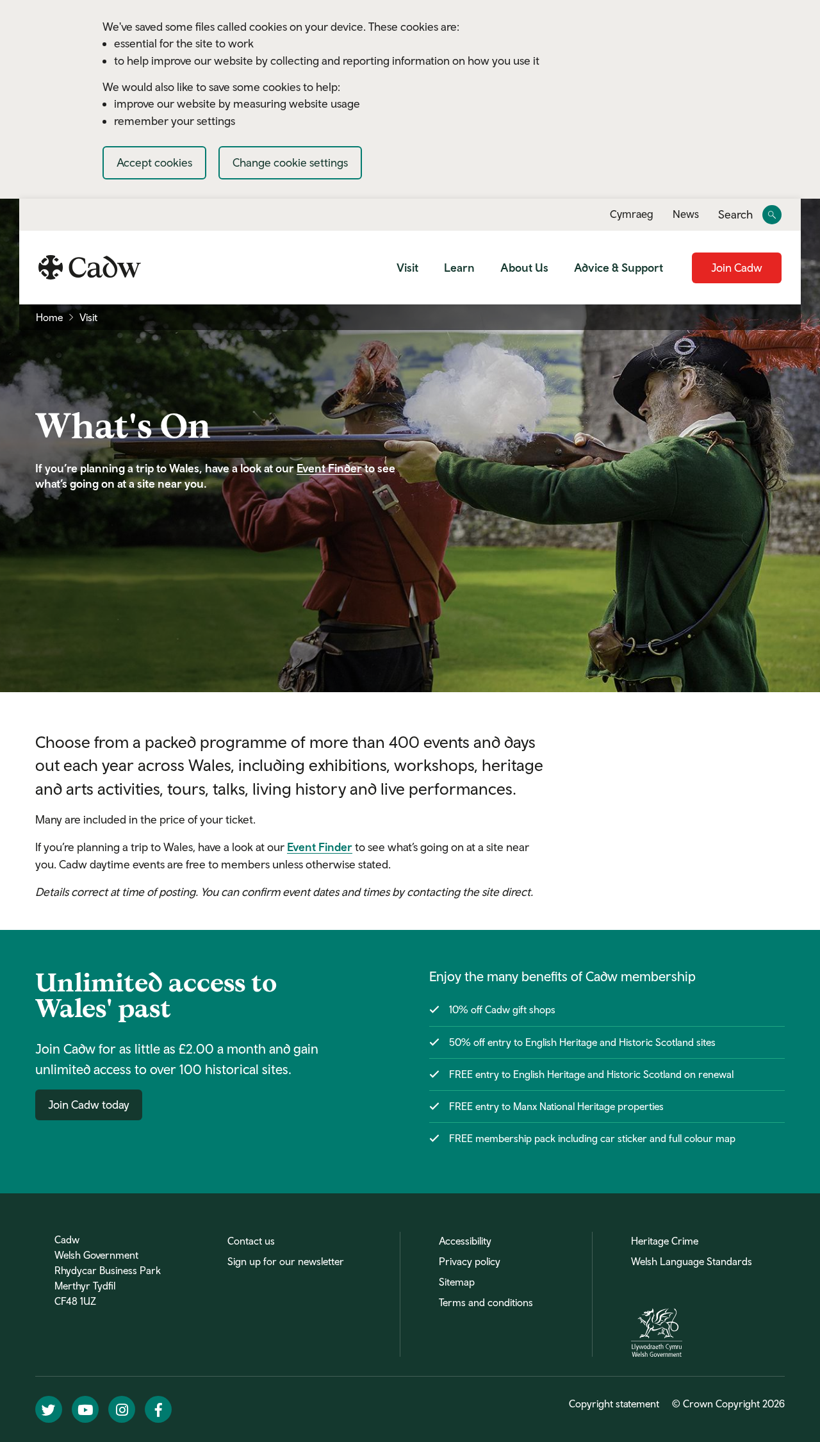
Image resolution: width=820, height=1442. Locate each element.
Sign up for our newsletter (285, 1261)
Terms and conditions (486, 1302)
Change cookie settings (290, 162)
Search (735, 215)
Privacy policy (469, 1261)
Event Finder (329, 468)
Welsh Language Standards (691, 1261)
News (686, 214)
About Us (524, 267)
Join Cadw (736, 267)
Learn (459, 267)
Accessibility (465, 1241)
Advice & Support (618, 267)
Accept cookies (154, 162)
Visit (407, 267)
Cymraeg (631, 214)
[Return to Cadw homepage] (89, 267)
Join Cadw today (88, 1104)
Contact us (251, 1241)
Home (49, 317)
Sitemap (457, 1282)
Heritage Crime (664, 1241)
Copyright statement (614, 1403)
